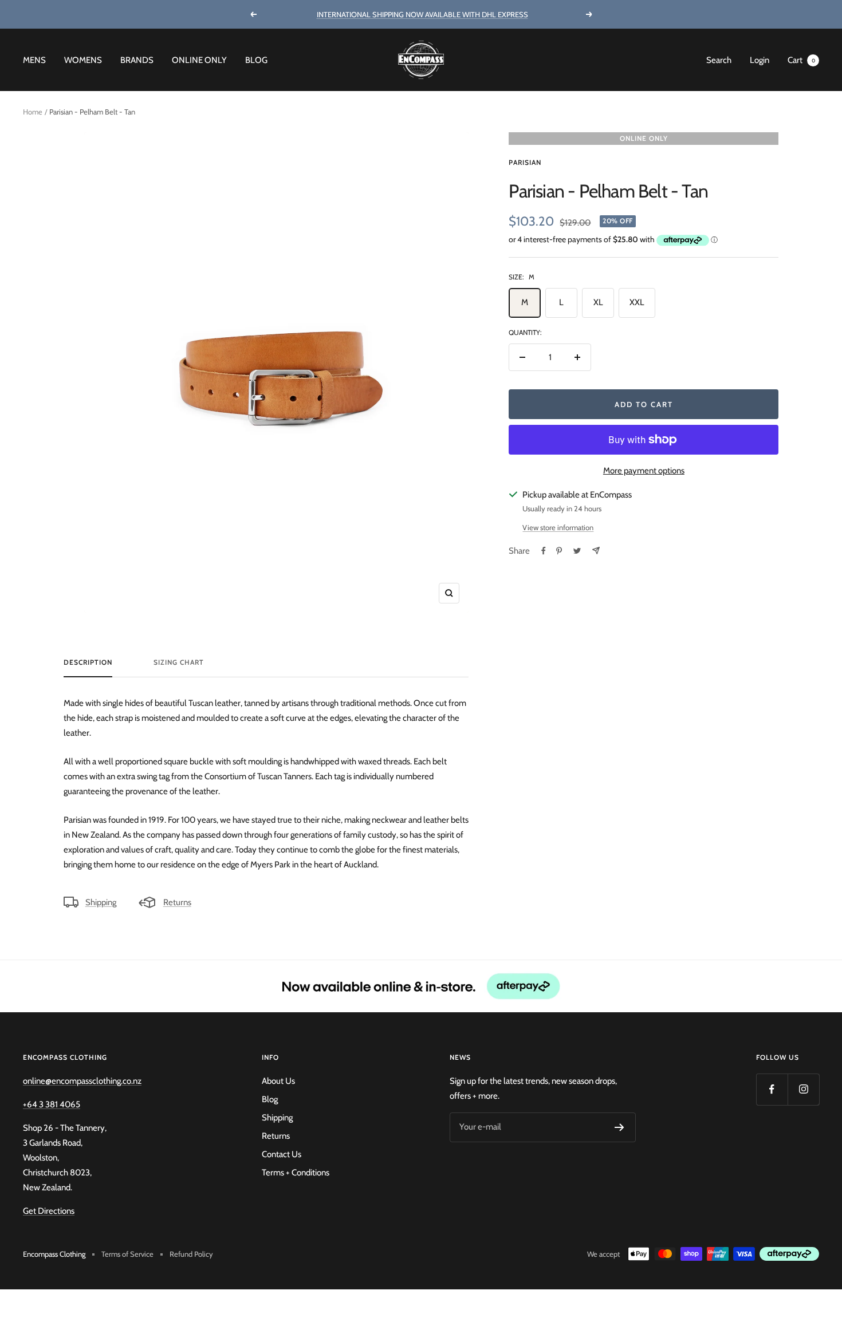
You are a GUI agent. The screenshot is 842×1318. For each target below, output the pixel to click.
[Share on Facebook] (543, 551)
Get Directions (48, 1211)
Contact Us (281, 1154)
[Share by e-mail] (596, 550)
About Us (278, 1081)
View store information (557, 527)
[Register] (619, 1127)
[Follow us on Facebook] (772, 1089)
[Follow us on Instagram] (803, 1089)
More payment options (643, 470)
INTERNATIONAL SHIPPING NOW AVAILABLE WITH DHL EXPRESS (422, 14)
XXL (636, 302)
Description (88, 662)
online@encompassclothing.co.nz (82, 1081)
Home (32, 111)
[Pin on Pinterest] (559, 551)
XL (598, 302)
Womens (83, 60)
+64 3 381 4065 (51, 1104)
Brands (137, 60)
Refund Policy (191, 1253)
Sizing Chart (179, 662)
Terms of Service (127, 1253)
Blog (256, 60)
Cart (801, 60)
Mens (34, 60)
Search (718, 60)
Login (759, 60)
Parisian (525, 162)
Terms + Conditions (295, 1172)
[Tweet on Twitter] (577, 551)
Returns (177, 902)
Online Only (199, 60)
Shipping (100, 902)
